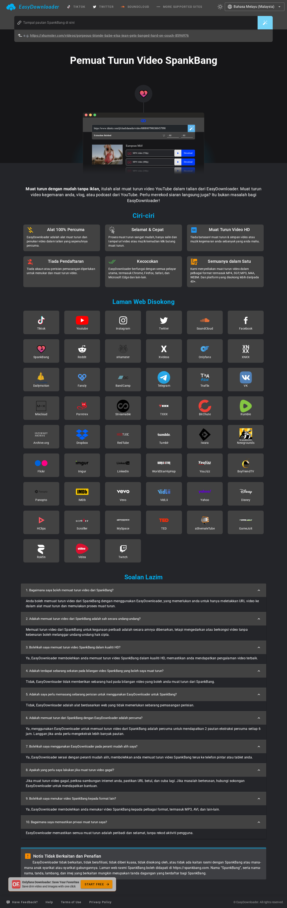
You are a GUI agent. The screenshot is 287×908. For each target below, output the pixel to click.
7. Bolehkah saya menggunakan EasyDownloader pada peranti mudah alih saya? (81, 746)
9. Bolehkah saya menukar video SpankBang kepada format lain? (71, 798)
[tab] (33, 6)
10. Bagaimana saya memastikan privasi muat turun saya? (66, 822)
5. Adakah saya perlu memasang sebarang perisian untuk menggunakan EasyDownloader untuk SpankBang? (101, 694)
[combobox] (254, 7)
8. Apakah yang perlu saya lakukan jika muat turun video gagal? (70, 770)
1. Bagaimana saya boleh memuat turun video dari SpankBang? (69, 590)
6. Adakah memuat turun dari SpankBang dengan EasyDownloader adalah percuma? (84, 718)
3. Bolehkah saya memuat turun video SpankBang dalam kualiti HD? (73, 647)
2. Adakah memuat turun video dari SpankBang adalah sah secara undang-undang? (83, 619)
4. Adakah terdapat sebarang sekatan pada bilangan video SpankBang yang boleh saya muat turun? (94, 671)
